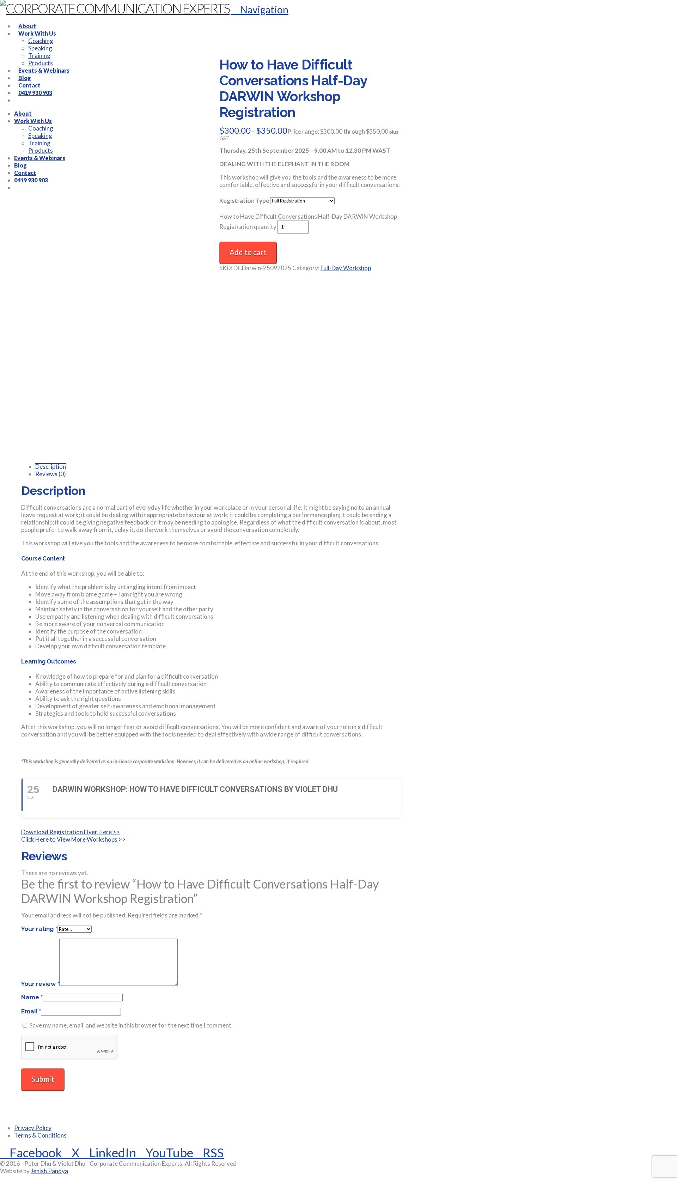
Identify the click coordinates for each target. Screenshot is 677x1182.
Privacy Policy (32, 1128)
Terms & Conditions (40, 1135)
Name (32, 997)
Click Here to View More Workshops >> (73, 839)
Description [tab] (50, 466)
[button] (259, 10)
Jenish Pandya (49, 1171)
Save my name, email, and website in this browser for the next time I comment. (131, 1025)
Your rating (39, 928)
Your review (40, 983)
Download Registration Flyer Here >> (70, 832)
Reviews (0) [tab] (50, 474)
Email (31, 1011)
